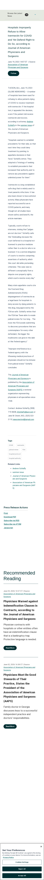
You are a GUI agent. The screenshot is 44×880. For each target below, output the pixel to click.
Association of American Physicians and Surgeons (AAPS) (21, 386)
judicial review (13, 450)
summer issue (26, 125)
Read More (10, 648)
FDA (24, 450)
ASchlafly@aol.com (25, 412)
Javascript (8, 528)
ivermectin (20, 445)
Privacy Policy (8, 857)
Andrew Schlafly (19, 468)
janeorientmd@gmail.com (23, 419)
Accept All (22, 875)
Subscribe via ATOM (12, 524)
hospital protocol (15, 454)
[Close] (41, 846)
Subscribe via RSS (11, 520)
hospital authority (15, 458)
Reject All (22, 869)
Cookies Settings (21, 862)
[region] (22, 861)
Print (6, 513)
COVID (11, 445)
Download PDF (10, 517)
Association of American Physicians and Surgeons (19, 595)
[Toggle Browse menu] (35, 14)
